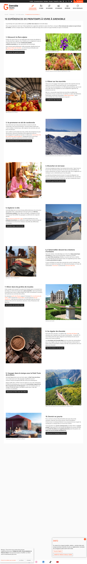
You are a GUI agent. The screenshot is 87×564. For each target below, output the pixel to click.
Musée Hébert (21, 297)
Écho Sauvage (10, 49)
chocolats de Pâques (72, 333)
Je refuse (21, 560)
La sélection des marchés (53, 99)
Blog (61, 1)
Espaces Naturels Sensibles (14, 48)
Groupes (51, 1)
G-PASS (31, 1)
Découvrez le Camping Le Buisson (56, 433)
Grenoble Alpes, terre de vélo (15, 226)
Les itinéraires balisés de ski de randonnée (19, 141)
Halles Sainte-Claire (69, 95)
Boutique (46, 1)
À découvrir (12, 14)
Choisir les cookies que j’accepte (8, 560)
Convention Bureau (38, 1)
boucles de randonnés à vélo (15, 218)
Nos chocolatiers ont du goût (54, 348)
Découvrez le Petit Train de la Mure (17, 391)
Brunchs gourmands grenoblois (55, 181)
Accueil (6, 14)
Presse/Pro (56, 1)
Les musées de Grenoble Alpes (14, 305)
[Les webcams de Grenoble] (63, 1)
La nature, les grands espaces (15, 52)
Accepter (29, 560)
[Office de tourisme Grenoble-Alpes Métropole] (11, 7)
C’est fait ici (55, 265)
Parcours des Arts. (70, 265)
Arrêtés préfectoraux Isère (63, 554)
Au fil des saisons (20, 14)
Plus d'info (58, 551)
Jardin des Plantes (16, 296)
